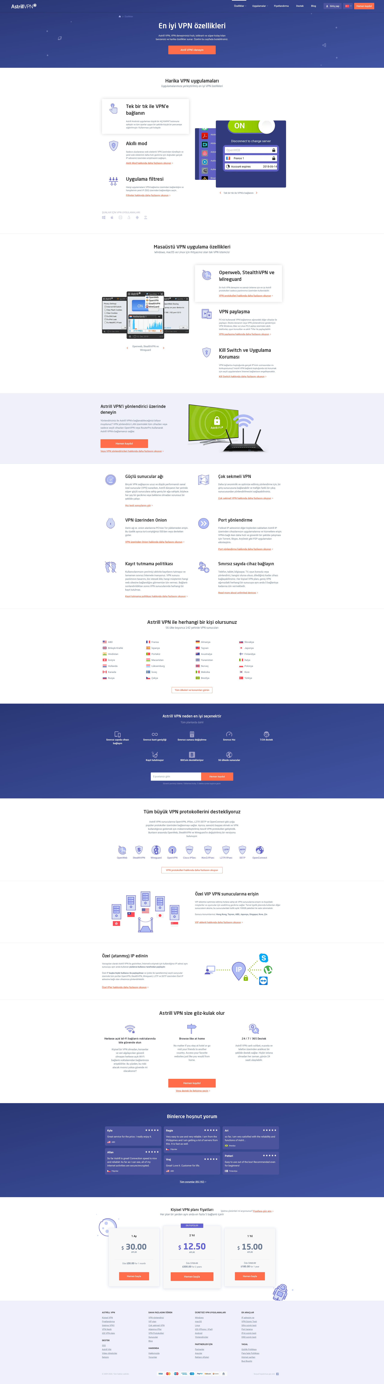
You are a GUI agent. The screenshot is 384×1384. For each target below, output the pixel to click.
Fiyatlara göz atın (262, 1211)
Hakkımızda (153, 1353)
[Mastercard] (168, 1374)
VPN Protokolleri (156, 1333)
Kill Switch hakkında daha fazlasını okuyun (241, 376)
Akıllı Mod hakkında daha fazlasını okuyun (148, 163)
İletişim (105, 1357)
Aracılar (198, 1353)
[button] (239, 6)
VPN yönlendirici (156, 1318)
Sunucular (153, 1337)
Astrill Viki (106, 1349)
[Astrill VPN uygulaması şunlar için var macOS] (112, 218)
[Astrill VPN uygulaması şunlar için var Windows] (103, 218)
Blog (313, 5)
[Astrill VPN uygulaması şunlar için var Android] (137, 218)
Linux (197, 1325)
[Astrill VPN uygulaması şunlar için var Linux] (128, 218)
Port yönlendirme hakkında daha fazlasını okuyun (244, 549)
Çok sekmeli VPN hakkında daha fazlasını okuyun (244, 498)
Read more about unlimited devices (237, 592)
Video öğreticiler (109, 1353)
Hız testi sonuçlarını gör (138, 505)
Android (198, 1333)
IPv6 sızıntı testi (249, 1333)
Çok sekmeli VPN (156, 1325)
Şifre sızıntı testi (249, 1325)
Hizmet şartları (248, 1357)
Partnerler (199, 1349)
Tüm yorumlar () (192, 1181)
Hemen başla (134, 1276)
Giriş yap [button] (334, 6)
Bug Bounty (247, 1361)
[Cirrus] (192, 1374)
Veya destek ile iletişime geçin (192, 1090)
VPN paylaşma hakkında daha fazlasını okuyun (244, 334)
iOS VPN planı (108, 1333)
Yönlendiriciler (201, 1337)
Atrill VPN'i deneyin (191, 50)
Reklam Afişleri (202, 1357)
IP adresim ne (248, 1318)
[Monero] (215, 1374)
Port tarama (247, 1329)
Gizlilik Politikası (249, 1349)
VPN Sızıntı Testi (249, 1321)
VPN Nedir (107, 1329)
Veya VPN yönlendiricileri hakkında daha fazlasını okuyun (131, 451)
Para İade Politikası (250, 1353)
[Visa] (160, 1374)
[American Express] (184, 1374)
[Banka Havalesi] (223, 1374)
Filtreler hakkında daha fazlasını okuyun (147, 195)
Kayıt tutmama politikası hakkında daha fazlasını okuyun (155, 596)
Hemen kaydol (364, 6)
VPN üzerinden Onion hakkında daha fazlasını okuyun (153, 541)
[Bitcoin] (208, 1374)
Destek (300, 5)
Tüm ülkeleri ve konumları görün (192, 690)
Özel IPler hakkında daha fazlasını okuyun (124, 987)
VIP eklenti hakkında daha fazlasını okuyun (218, 922)
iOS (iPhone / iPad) (204, 1329)
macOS (198, 1321)
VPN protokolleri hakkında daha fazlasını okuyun (245, 295)
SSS (104, 1345)
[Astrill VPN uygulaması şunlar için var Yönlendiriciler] (145, 218)
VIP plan (152, 1321)
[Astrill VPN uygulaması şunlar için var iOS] (120, 218)
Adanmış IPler (155, 1329)
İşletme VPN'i (108, 1325)
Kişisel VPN (107, 1318)
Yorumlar (152, 1357)
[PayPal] (200, 1374)
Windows (199, 1318)
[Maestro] (176, 1374)
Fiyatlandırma (281, 5)
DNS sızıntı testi (249, 1337)
